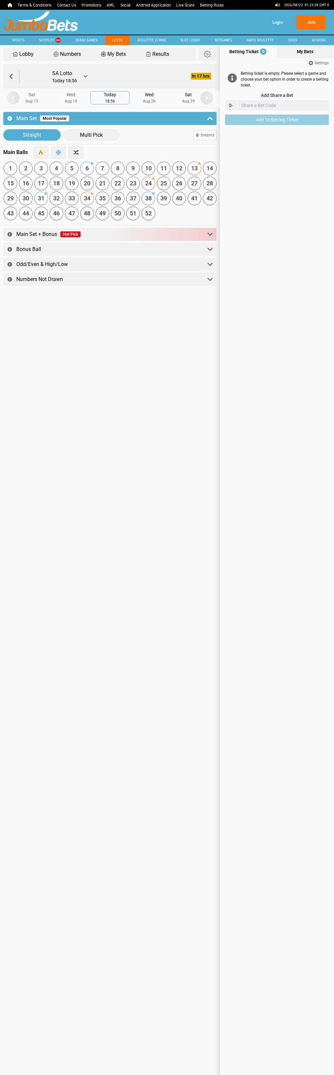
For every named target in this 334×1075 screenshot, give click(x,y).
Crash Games (86, 40)
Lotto (117, 40)
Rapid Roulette (260, 40)
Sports (18, 40)
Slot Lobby (190, 40)
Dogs (292, 40)
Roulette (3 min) (151, 40)
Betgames (223, 40)
